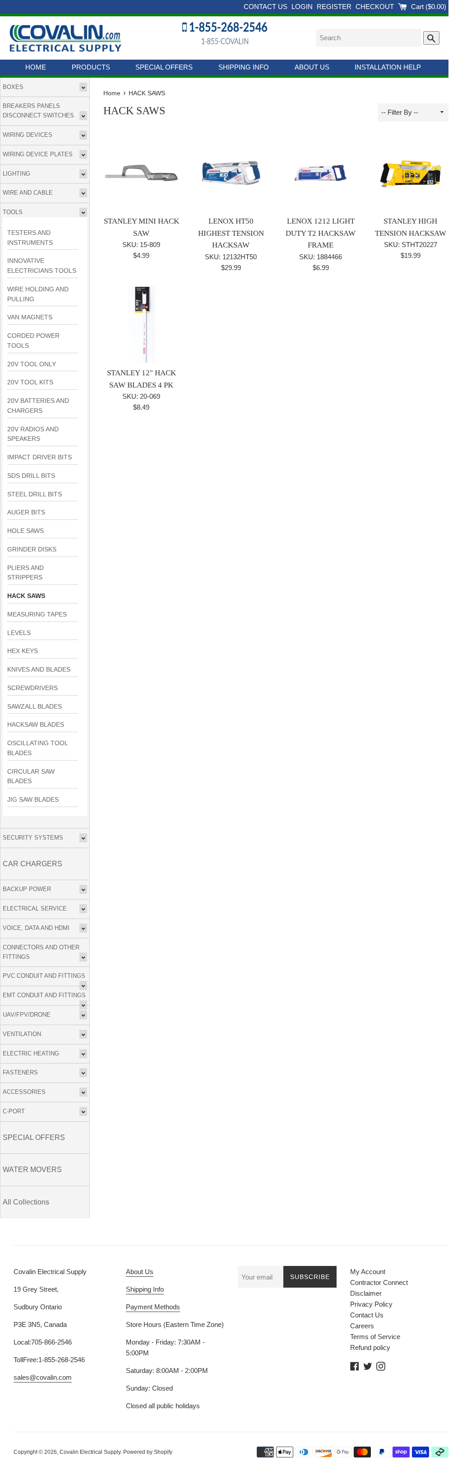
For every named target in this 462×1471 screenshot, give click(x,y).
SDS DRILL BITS (31, 475)
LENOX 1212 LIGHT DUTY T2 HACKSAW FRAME (321, 233)
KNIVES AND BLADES (38, 669)
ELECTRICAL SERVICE (35, 908)
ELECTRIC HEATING (31, 1053)
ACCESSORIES (24, 1091)
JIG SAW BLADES (33, 799)
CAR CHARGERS (32, 864)
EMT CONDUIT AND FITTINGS (44, 995)
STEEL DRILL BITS (34, 494)
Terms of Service (375, 1336)
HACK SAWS (26, 596)
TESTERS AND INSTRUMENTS (30, 237)
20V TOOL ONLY (31, 364)
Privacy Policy (371, 1304)
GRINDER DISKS (31, 549)
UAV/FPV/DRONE (27, 1014)
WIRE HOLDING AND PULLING (38, 294)
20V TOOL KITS (30, 382)
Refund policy (370, 1347)
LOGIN (302, 6)
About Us (139, 1271)
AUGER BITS (26, 512)
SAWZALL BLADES (34, 706)
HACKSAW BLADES (35, 724)
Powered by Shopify (147, 1452)
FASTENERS (20, 1072)
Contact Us (366, 1315)
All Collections (26, 1202)
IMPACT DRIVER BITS (39, 457)
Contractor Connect (379, 1282)
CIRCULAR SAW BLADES (31, 776)
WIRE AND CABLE (28, 192)
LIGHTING (16, 173)
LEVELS (19, 633)
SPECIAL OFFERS (164, 67)
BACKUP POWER (27, 889)
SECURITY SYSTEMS (33, 837)
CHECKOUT (376, 6)
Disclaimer (366, 1293)
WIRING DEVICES (27, 134)
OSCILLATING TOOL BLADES (37, 748)
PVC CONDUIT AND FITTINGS (44, 975)
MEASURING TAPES (37, 614)
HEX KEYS (22, 651)
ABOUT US (312, 67)
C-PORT (14, 1111)
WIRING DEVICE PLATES (38, 154)
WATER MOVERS (32, 1169)
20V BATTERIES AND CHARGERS (38, 405)
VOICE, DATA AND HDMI (36, 928)
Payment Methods (153, 1307)
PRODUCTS (91, 67)
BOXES (13, 87)
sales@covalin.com (43, 1377)
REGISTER (335, 6)
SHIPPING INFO (243, 67)
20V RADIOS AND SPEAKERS (33, 434)
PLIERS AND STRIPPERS (25, 573)
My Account (367, 1271)
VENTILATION (22, 1034)
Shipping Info (145, 1289)
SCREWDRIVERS (32, 688)
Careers (362, 1326)
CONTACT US (266, 6)
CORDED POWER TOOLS (33, 340)
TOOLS (13, 212)
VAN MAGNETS (29, 317)
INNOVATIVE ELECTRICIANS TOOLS (41, 265)
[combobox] (368, 38)
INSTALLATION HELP (388, 67)
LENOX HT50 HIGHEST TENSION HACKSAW (231, 233)
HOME (35, 67)
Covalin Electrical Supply (90, 1452)
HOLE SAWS (25, 531)
